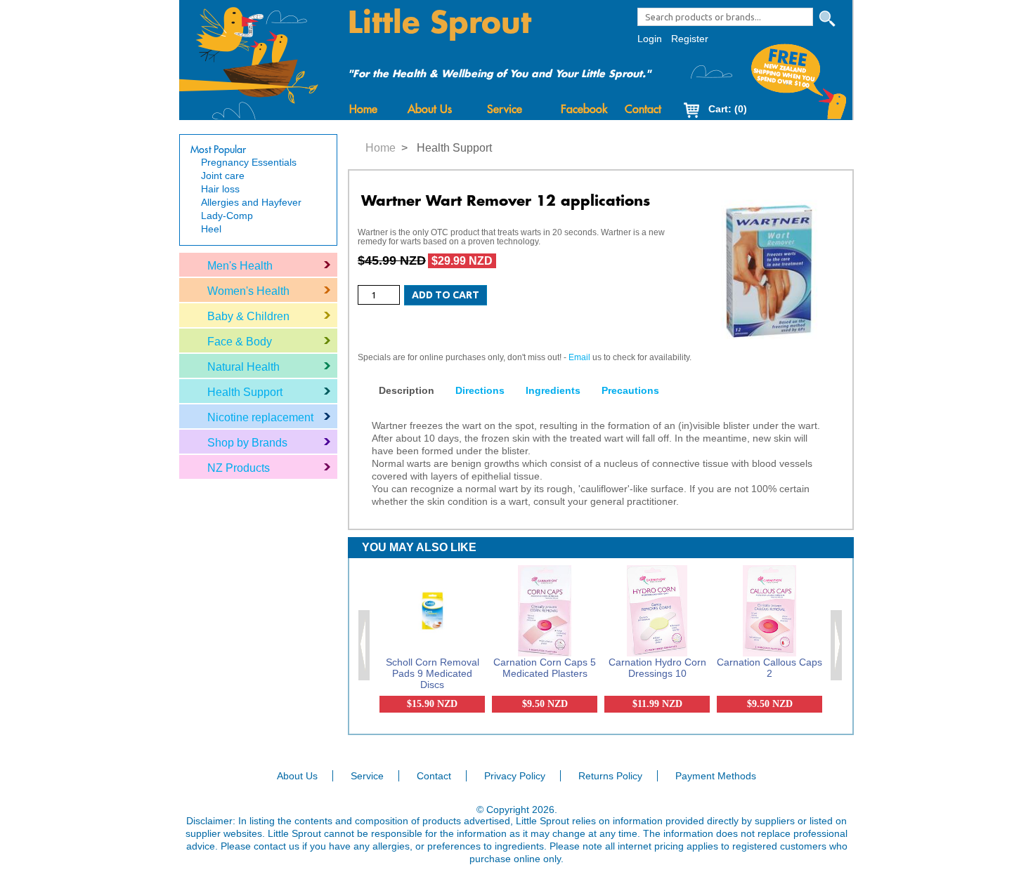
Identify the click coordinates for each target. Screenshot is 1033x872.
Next (837, 645)
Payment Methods (715, 775)
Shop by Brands (247, 443)
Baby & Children (248, 316)
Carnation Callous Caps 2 (769, 667)
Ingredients (553, 390)
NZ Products (238, 468)
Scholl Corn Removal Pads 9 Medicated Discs (432, 673)
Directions (480, 390)
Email (579, 357)
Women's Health (248, 291)
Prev (364, 645)
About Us (430, 109)
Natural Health (243, 367)
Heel (211, 228)
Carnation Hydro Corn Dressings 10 (657, 667)
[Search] (827, 19)
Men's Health (240, 266)
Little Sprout (439, 23)
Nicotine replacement (260, 417)
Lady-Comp (227, 215)
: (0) (727, 108)
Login (649, 38)
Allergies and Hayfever (251, 202)
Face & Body (239, 342)
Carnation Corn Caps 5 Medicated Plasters (544, 667)
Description (406, 390)
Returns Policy (610, 775)
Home (363, 109)
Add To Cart (445, 294)
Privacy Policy (514, 775)
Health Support (244, 392)
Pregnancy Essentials (249, 162)
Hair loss (220, 188)
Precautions (630, 390)
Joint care (223, 175)
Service (504, 109)
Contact (643, 109)
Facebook (584, 109)
